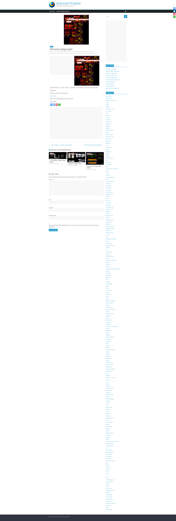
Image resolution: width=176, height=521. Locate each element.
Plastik (107, 396)
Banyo (107, 132)
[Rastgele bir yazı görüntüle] (125, 11)
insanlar (108, 292)
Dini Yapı (108, 200)
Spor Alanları (109, 450)
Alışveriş (108, 107)
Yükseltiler (108, 505)
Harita (107, 258)
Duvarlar (108, 213)
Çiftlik (107, 170)
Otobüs (107, 384)
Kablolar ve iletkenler (111, 300)
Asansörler (108, 119)
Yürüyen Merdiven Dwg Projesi (113, 79)
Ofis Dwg (108, 375)
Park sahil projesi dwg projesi (93, 145)
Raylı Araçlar (109, 407)
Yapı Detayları (109, 494)
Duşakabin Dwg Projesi (111, 69)
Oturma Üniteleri (110, 388)
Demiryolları (109, 188)
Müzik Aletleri (109, 371)
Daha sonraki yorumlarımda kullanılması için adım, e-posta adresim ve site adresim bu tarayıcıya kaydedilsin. (74, 226)
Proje (52, 46)
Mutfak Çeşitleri (109, 364)
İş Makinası (108, 294)
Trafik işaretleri (109, 482)
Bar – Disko (108, 138)
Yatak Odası (108, 501)
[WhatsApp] (174, 16)
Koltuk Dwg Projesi (110, 82)
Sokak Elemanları (110, 445)
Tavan (107, 471)
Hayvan (107, 271)
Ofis (107, 373)
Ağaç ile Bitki (109, 96)
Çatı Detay (108, 162)
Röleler (107, 411)
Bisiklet (107, 149)
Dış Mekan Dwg (109, 207)
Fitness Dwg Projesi (110, 84)
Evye (107, 237)
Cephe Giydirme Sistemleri (112, 168)
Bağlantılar (108, 128)
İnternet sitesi (52, 215)
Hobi (107, 279)
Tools (107, 477)
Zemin (107, 507)
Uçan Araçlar (109, 488)
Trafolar (108, 484)
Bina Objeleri (109, 147)
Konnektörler (109, 320)
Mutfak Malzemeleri (110, 369)
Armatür (108, 115)
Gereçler (108, 247)
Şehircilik (108, 428)
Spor (107, 448)
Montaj (107, 352)
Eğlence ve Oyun (110, 215)
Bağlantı (108, 126)
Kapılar (107, 311)
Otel (107, 381)
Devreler (108, 196)
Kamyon (108, 305)
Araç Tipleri (108, 111)
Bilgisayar (108, 143)
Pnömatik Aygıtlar (110, 399)
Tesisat (107, 473)
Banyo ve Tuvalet (110, 136)
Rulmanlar (108, 413)
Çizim (107, 179)
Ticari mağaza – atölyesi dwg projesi (61, 145)
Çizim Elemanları (110, 181)
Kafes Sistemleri (109, 303)
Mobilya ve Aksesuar (110, 349)
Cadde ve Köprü (109, 158)
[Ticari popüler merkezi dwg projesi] (58, 153)
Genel (107, 241)
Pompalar (108, 401)
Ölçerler (108, 379)
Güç (107, 249)
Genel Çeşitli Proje (110, 245)
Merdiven (108, 335)
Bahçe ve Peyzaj (109, 130)
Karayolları (108, 315)
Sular (107, 462)
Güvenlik (108, 254)
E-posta (51, 207)
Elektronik (108, 224)
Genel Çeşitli (109, 243)
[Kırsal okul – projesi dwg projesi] (95, 153)
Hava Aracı (108, 266)
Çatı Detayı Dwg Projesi (111, 75)
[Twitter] (174, 11)
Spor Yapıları (109, 456)
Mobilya (108, 347)
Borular (107, 156)
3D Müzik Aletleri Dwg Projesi (112, 71)
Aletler (107, 104)
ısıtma (107, 298)
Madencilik (108, 324)
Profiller (107, 403)
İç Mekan (108, 281)
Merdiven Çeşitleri (110, 337)
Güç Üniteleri (109, 251)
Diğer (107, 198)
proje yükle (53, 96)
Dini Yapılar (108, 202)
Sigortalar (108, 437)
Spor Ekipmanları (110, 452)
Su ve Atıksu (108, 458)
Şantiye (107, 424)
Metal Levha (108, 341)
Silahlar (107, 439)
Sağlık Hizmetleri (110, 418)
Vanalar (107, 492)
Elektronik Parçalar (110, 228)
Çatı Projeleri (109, 164)
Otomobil (108, 386)
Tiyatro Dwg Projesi (110, 86)
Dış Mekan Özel (109, 209)
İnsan (107, 288)
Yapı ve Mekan (109, 499)
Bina (107, 145)
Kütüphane (108, 322)
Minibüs (108, 345)
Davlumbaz (108, 183)
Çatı (107, 160)
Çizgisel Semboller (110, 177)
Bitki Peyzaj (108, 151)
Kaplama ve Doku (110, 313)
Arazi (107, 113)
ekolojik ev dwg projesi (74, 163)
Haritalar (108, 262)
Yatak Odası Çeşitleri (110, 503)
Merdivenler (109, 339)
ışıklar (107, 296)
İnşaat (107, 286)
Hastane (108, 264)
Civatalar (108, 175)
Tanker (107, 465)
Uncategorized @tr (110, 490)
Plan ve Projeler (109, 394)
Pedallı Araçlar (109, 390)
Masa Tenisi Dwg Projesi (111, 73)
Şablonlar (108, 416)
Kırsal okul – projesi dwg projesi (94, 166)
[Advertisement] (61, 65)
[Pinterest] (174, 14)
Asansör (108, 117)
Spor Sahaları (109, 454)
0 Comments (65, 51)
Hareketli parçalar (110, 256)
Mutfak (107, 360)
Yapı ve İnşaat (109, 497)
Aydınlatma (108, 124)
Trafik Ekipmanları (110, 480)
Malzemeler (108, 330)
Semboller (108, 435)
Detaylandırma (109, 194)
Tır (106, 475)
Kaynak (107, 318)
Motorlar (108, 354)
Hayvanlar (108, 273)
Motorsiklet (108, 356)
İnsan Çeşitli (109, 290)
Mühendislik (109, 358)
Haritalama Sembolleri (111, 260)
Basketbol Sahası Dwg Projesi (112, 88)
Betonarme (108, 141)
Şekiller (107, 430)
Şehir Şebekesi (109, 426)
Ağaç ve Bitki (109, 98)
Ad (50, 199)
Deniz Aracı (108, 190)
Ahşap (107, 102)
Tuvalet (107, 486)
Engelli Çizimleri (109, 232)
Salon (107, 420)
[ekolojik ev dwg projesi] (76, 153)
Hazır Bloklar (109, 275)
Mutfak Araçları (109, 362)
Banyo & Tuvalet (109, 134)
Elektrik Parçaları (110, 219)
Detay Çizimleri (109, 192)
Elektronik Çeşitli (110, 226)
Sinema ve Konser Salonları (112, 441)
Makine (107, 328)
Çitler (107, 173)
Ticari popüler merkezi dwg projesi (57, 161)
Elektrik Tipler (109, 222)
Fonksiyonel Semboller (111, 239)
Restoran (108, 409)
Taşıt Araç (108, 469)
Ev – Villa (108, 234)
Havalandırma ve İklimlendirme (113, 269)
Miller (107, 343)
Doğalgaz (108, 211)
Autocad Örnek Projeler (62, 11)
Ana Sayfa (52, 11)
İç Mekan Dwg (109, 283)
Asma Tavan (108, 121)
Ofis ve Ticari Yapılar (110, 377)
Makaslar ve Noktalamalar (112, 326)
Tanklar (107, 467)
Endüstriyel (108, 230)
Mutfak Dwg (108, 367)
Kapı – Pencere (109, 307)
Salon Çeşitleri (109, 422)
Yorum (51, 179)
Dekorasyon (108, 185)
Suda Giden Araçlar (110, 460)
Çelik (107, 166)
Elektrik (107, 217)
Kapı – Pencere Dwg (110, 309)
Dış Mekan (108, 205)
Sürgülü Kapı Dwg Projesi (111, 77)
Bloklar (107, 153)
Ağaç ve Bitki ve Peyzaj (111, 100)
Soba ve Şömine (109, 443)
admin (59, 51)
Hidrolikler (108, 277)
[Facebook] (174, 8)
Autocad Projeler (68, 3)
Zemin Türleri (109, 509)
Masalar (108, 332)
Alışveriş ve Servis (110, 109)
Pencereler (108, 392)
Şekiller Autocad (109, 433)
